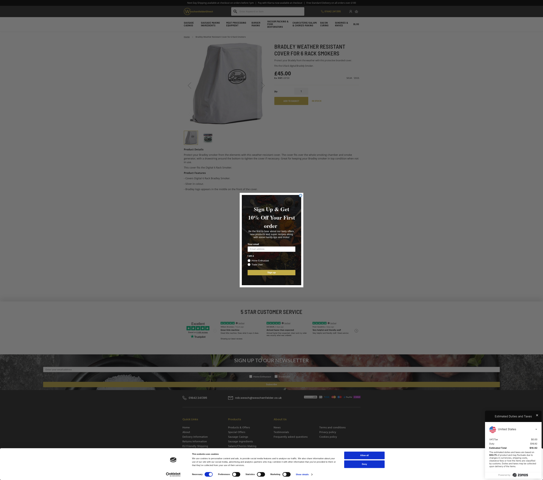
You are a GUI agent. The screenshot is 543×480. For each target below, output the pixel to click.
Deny (364, 464)
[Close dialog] (300, 195)
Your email (253, 244)
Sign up (271, 272)
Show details (302, 474)
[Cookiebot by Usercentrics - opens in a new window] (173, 474)
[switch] (236, 474)
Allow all (364, 455)
